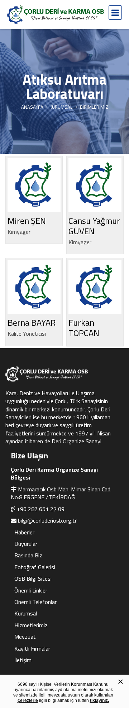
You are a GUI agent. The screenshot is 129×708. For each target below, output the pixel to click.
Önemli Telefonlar (35, 602)
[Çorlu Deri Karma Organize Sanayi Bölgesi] (55, 14)
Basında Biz (28, 555)
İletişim (23, 660)
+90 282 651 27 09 (40, 509)
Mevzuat (25, 636)
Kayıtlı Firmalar (32, 648)
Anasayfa (32, 106)
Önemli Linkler (30, 590)
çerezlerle (28, 700)
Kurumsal (25, 613)
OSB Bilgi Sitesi (33, 578)
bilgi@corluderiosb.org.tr (47, 520)
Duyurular (25, 543)
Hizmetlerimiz (31, 625)
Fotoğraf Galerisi (34, 567)
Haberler (24, 532)
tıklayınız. (99, 700)
